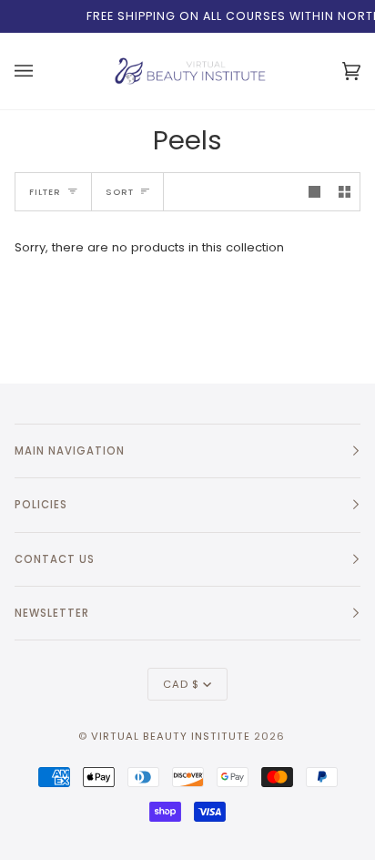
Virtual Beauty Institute (170, 736)
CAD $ (181, 684)
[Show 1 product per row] (314, 191)
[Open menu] (26, 71)
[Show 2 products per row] (344, 191)
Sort (120, 192)
